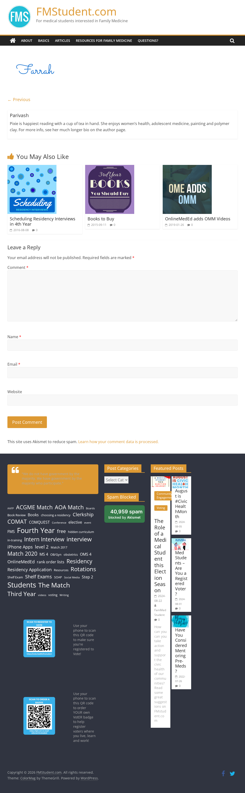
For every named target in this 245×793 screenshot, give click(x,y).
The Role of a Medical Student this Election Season (160, 555)
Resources (61, 570)
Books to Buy (101, 219)
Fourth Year (36, 530)
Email (13, 364)
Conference (59, 522)
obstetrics (71, 554)
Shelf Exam (15, 577)
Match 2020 (22, 553)
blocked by (125, 514)
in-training (14, 540)
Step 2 (87, 577)
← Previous (18, 99)
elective (75, 522)
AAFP (10, 508)
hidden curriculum (81, 532)
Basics (43, 40)
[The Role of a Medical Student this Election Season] (160, 478)
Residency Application (29, 569)
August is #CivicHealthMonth (181, 503)
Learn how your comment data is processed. (118, 441)
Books (33, 514)
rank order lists (50, 562)
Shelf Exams (38, 576)
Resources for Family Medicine (104, 40)
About (26, 40)
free (61, 531)
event (87, 522)
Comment (17, 267)
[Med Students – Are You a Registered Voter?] (180, 540)
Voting (161, 508)
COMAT (17, 521)
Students (21, 585)
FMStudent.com (76, 11)
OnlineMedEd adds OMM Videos (197, 219)
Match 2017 (59, 547)
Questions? (148, 40)
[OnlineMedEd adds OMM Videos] (187, 167)
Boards (90, 508)
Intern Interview (44, 539)
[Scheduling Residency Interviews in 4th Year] (31, 167)
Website (14, 391)
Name (14, 336)
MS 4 (43, 554)
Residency (79, 561)
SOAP (58, 577)
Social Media (72, 577)
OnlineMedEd (21, 562)
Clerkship (83, 514)
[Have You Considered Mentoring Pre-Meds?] (180, 617)
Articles (62, 40)
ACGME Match (34, 507)
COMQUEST (39, 522)
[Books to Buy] (109, 167)
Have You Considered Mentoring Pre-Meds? (181, 650)
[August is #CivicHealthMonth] (180, 478)
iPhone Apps (20, 547)
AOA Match (69, 507)
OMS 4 (85, 554)
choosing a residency (56, 515)
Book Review (16, 515)
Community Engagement (165, 496)
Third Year (21, 594)
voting (52, 595)
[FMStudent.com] (12, 41)
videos (42, 595)
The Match (54, 585)
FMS (11, 531)
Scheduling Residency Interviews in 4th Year (42, 221)
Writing (64, 595)
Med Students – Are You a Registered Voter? (181, 573)
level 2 (42, 546)
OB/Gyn (55, 554)
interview (79, 539)
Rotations (83, 569)
